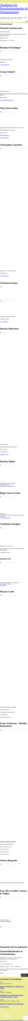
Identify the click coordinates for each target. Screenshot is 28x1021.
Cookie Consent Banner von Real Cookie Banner (11, 1020)
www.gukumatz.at (4, 137)
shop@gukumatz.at (4, 135)
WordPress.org (6, 1016)
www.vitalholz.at (4, 321)
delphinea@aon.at (4, 454)
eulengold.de (3, 585)
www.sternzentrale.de (5, 517)
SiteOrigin (7, 1019)
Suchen (2, 972)
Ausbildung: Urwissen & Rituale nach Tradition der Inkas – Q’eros (11, 996)
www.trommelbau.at (5, 64)
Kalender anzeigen (4, 1006)
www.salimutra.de (4, 275)
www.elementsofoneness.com (7, 100)
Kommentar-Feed (7, 1015)
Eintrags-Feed (6, 1013)
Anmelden (5, 1012)
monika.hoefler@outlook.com (7, 486)
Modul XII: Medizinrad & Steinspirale (12, 1004)
